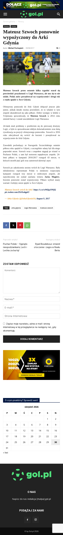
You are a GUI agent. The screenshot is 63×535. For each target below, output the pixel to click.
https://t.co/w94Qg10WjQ (44, 190)
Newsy (21, 21)
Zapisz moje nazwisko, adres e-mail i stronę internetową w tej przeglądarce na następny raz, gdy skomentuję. (29, 327)
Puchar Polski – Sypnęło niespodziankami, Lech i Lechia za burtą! (15, 247)
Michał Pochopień (15, 48)
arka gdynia (16, 208)
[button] (5, 14)
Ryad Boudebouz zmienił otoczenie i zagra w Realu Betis (47, 247)
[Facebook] (6, 225)
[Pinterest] (20, 225)
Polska (13, 26)
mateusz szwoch (46, 208)
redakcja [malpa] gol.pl (39, 498)
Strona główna (9, 21)
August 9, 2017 (43, 198)
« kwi (5, 452)
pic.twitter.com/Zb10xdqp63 (17, 192)
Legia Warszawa (30, 208)
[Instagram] (36, 520)
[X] (13, 225)
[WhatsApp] (27, 225)
